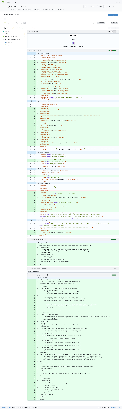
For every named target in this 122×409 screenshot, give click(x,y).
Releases (47, 9)
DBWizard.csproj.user (37, 239)
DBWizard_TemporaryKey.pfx (39, 268)
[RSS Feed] (85, 6)
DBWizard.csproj (36, 50)
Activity (62, 9)
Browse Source (112, 15)
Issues (19, 9)
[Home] (3, 2)
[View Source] (112, 31)
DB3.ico (33, 31)
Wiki (55, 9)
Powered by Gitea (6, 407)
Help (15, 2)
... (4, 18)
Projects (39, 9)
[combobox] (110, 28)
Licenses (113, 407)
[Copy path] (37, 32)
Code (12, 9)
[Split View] (114, 28)
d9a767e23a (114, 22)
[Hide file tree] (3, 28)
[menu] (117, 28)
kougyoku (13, 6)
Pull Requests (29, 9)
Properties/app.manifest (38, 275)
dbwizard (22, 6)
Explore (9, 2)
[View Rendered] (114, 31)
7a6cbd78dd (101, 22)
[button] (91, 6)
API (119, 407)
